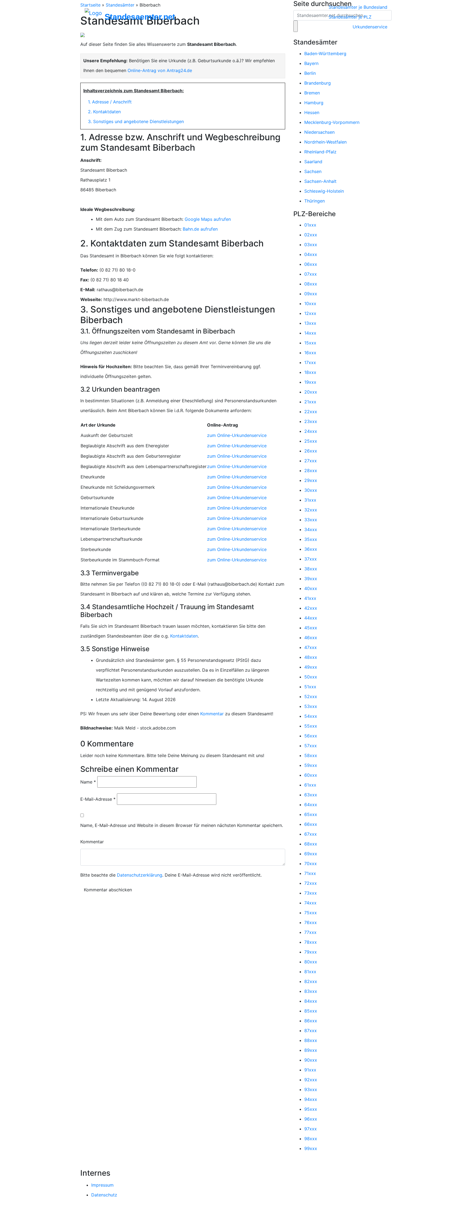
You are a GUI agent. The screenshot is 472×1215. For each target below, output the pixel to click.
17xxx (310, 362)
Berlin (310, 73)
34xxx (310, 529)
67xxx (310, 834)
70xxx (310, 863)
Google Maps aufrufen (208, 219)
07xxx (310, 274)
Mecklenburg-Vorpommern (331, 122)
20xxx (310, 392)
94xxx (310, 1099)
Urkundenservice (370, 26)
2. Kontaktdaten (104, 111)
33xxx (310, 519)
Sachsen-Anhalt (320, 181)
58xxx (310, 755)
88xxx (310, 1040)
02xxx (310, 234)
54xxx (310, 716)
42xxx (310, 608)
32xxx (310, 510)
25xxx (310, 441)
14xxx (310, 333)
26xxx (310, 451)
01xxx (310, 225)
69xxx (310, 853)
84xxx (310, 1001)
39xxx (310, 578)
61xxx (310, 785)
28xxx (310, 470)
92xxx (310, 1079)
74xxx (310, 903)
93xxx (310, 1089)
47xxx (310, 647)
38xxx (310, 568)
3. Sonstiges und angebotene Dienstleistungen (136, 121)
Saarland (313, 161)
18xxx (310, 372)
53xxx (310, 706)
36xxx (310, 549)
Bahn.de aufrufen (200, 229)
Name (88, 782)
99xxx (310, 1148)
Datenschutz (104, 1195)
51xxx (310, 686)
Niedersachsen (319, 132)
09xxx (310, 293)
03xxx (310, 244)
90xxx (310, 1060)
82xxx (310, 981)
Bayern (311, 63)
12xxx (310, 313)
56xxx (310, 735)
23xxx (310, 421)
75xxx (310, 912)
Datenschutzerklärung (139, 875)
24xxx (310, 431)
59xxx (310, 765)
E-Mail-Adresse (98, 799)
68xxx (310, 844)
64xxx (310, 804)
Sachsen (312, 171)
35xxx (310, 539)
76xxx (310, 922)
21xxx (310, 401)
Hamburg (313, 102)
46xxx (310, 637)
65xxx (310, 814)
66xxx (310, 824)
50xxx (310, 677)
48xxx (310, 657)
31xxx (310, 500)
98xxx (310, 1138)
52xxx (310, 696)
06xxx (310, 264)
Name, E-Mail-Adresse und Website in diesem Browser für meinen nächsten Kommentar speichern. (181, 825)
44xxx (310, 618)
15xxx (310, 343)
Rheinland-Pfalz (320, 151)
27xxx (310, 460)
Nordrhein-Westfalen (325, 142)
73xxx (310, 893)
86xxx (310, 1020)
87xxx (310, 1030)
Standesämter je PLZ (350, 17)
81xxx (310, 971)
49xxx (310, 667)
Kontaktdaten (184, 636)
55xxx (310, 726)
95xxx (310, 1109)
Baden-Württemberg (325, 53)
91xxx (310, 1070)
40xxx (310, 588)
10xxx (310, 303)
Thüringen (314, 201)
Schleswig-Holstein (324, 191)
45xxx (310, 627)
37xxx (310, 559)
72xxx (310, 883)
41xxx (310, 598)
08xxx (310, 284)
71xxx (310, 873)
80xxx (310, 961)
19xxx (310, 382)
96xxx (310, 1119)
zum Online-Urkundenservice (237, 435)
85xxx (310, 1011)
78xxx (310, 942)
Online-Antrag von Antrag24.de (160, 70)
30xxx (310, 490)
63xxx (310, 794)
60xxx (310, 775)
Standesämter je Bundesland (358, 7)
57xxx (310, 745)
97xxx (310, 1128)
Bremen (312, 93)
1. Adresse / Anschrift (110, 102)
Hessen (311, 112)
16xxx (310, 352)
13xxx (310, 323)
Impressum (102, 1185)
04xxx (310, 254)
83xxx (310, 991)
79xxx (310, 952)
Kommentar (212, 713)
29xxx (310, 480)
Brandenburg (317, 83)
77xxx (310, 932)
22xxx (310, 411)
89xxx (310, 1050)
